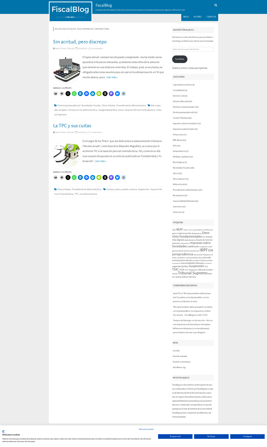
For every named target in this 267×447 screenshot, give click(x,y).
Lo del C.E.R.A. (202, 315)
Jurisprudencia (179, 151)
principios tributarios (200, 260)
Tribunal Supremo (193, 273)
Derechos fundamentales (184, 107)
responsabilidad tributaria (184, 201)
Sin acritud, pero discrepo (80, 41)
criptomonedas (184, 233)
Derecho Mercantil (181, 101)
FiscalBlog (103, 5)
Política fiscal (178, 184)
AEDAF (185, 230)
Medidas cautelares (181, 157)
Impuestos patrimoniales (183, 129)
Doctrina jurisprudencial (68, 105)
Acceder (176, 351)
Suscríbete (179, 59)
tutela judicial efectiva (185, 277)
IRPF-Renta (177, 140)
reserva (133, 189)
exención (176, 243)
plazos (200, 258)
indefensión (193, 246)
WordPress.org (179, 367)
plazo (120, 110)
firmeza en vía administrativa (82, 110)
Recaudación (178, 195)
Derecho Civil (178, 96)
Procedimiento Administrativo (131, 105)
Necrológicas (178, 162)
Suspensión (143, 189)
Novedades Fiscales (91, 105)
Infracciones (178, 135)
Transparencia (192, 270)
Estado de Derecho (204, 240)
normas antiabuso (192, 258)
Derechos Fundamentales (191, 234)
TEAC (175, 269)
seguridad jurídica (180, 266)
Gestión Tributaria (180, 118)
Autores (198, 17)
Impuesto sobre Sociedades (185, 123)
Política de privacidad (146, 429)
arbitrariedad (192, 230)
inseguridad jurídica (107, 110)
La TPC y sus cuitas (72, 125)
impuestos (184, 243)
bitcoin (200, 230)
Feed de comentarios (182, 362)
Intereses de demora (191, 251)
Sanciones (177, 207)
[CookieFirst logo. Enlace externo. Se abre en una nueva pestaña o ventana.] (3, 431)
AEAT (179, 229)
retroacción (208, 263)
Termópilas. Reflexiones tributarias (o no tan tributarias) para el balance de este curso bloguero (192, 328)
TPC (76, 194)
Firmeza (110, 189)
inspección (204, 247)
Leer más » (112, 77)
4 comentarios (97, 48)
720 (174, 229)
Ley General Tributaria (201, 255)
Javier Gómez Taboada (64, 48)
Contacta (211, 17)
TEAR (181, 270)
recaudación (176, 263)
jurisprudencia (182, 254)
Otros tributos (108, 105)
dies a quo (155, 105)
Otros (175, 173)
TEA (206, 267)
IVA (174, 146)
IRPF (204, 250)
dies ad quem (60, 110)
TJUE (186, 270)
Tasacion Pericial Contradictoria (140, 110)
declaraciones (197, 233)
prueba (125, 189)
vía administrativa (88, 194)
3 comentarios (96, 132)
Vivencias (177, 212)
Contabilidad (178, 90)
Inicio (186, 17)
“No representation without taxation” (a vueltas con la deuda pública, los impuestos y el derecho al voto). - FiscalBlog (192, 311)
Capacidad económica (182, 85)
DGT (203, 237)
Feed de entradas (180, 356)
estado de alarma (190, 240)
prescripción (186, 260)
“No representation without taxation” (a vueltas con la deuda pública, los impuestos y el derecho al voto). (192, 297)
